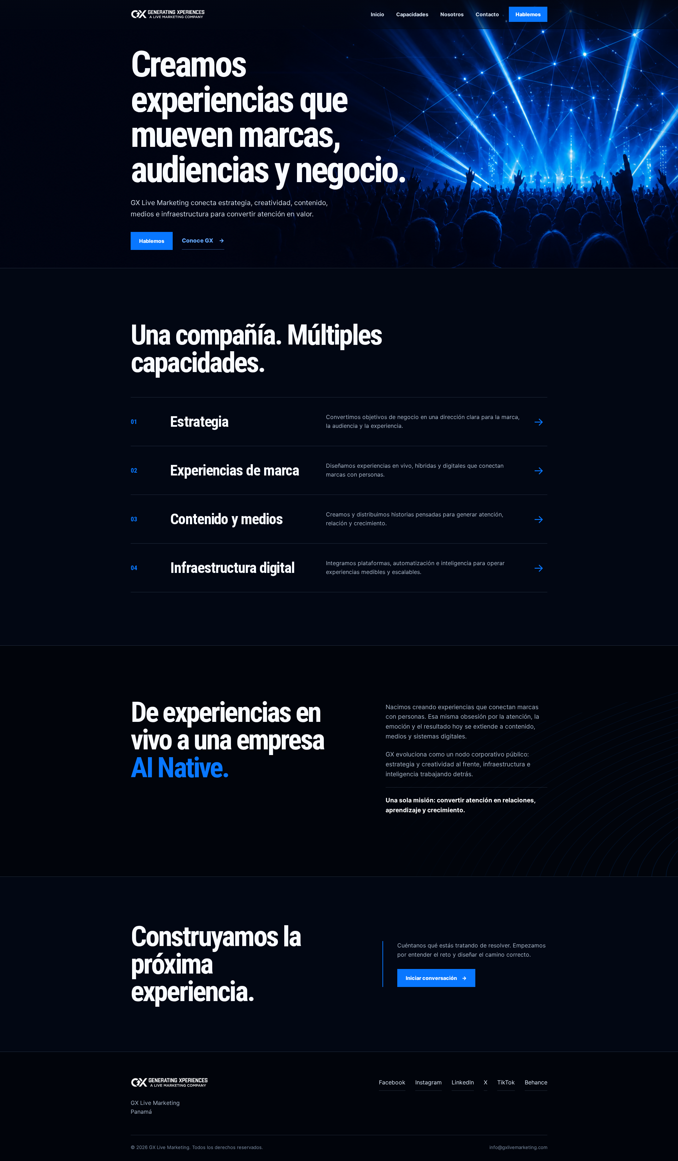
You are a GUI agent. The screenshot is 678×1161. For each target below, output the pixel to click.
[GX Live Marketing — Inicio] (173, 14)
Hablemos (528, 14)
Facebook (392, 1082)
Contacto (487, 14)
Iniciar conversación (436, 978)
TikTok (506, 1082)
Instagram (428, 1082)
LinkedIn (463, 1082)
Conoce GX (203, 240)
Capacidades (412, 14)
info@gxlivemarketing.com (518, 1147)
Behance (536, 1082)
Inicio (377, 14)
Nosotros (452, 14)
